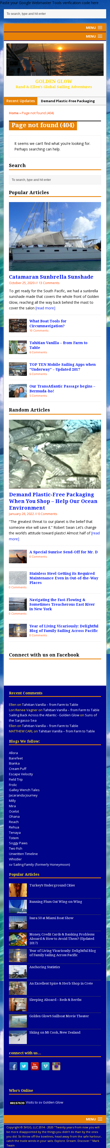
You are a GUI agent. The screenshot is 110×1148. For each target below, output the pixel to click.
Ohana (14, 816)
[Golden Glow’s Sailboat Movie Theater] (18, 1025)
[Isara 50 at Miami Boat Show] (18, 927)
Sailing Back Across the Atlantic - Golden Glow (44, 715)
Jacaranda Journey (23, 795)
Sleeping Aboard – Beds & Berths (55, 1000)
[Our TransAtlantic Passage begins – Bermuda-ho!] (18, 394)
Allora (13, 753)
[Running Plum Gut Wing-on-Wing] (18, 910)
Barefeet (16, 758)
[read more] (45, 308)
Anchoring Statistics (44, 967)
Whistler (15, 859)
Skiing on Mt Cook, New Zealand (54, 1032)
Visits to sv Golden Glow (44, 1102)
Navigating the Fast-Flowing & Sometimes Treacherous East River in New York (62, 604)
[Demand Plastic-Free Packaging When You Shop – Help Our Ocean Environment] (55, 485)
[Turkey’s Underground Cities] (18, 894)
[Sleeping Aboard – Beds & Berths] (18, 1008)
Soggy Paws (18, 843)
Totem (14, 838)
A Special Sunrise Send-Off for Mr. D (63, 552)
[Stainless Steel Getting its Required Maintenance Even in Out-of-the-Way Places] (18, 581)
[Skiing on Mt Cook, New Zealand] (18, 1041)
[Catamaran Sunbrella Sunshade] (55, 268)
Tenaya (15, 832)
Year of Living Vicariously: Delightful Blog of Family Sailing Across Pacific (62, 953)
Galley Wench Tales (24, 790)
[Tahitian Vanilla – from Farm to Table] (18, 351)
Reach (14, 821)
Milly (12, 800)
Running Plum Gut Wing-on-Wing (55, 902)
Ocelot (14, 811)
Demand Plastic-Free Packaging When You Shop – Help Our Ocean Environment (53, 501)
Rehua (14, 827)
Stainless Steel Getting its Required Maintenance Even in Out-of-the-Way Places (63, 578)
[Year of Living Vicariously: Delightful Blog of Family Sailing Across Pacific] (18, 634)
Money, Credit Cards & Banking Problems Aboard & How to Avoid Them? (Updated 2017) (61, 938)
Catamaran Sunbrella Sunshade (51, 277)
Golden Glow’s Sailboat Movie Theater (59, 1016)
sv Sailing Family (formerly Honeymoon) (39, 864)
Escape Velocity (21, 774)
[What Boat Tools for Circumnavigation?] (18, 329)
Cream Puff (17, 768)
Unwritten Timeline (23, 853)
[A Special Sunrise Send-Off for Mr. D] (18, 560)
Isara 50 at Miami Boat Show (51, 918)
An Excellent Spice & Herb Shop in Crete (61, 983)
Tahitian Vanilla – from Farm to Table (50, 704)
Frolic (13, 784)
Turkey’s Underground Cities (52, 885)
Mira (12, 806)
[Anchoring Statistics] (18, 976)
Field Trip (16, 779)
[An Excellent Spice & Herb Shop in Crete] (18, 992)
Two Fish (15, 848)
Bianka (14, 763)
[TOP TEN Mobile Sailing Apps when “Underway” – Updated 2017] (18, 372)
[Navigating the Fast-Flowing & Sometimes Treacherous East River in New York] (18, 607)
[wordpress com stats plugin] (17, 1102)
